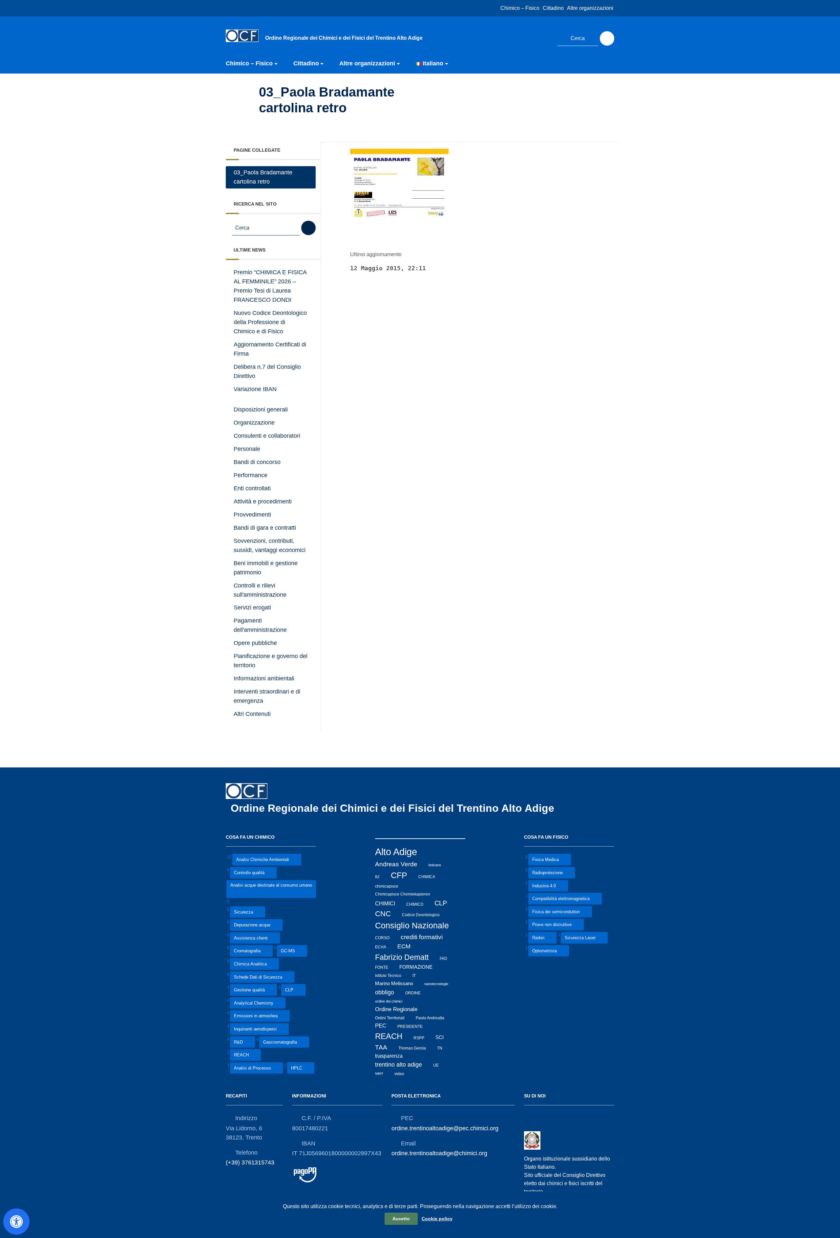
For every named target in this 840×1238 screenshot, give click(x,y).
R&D (238, 1042)
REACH (241, 1055)
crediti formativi (422, 937)
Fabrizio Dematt (402, 957)
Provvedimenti (252, 514)
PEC (380, 1026)
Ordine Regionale (396, 1009)
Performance (250, 475)
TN (439, 1048)
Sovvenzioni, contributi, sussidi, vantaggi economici (269, 545)
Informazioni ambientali (264, 678)
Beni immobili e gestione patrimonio (266, 568)
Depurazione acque (252, 925)
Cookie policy (437, 1218)
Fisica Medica (545, 859)
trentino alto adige (398, 1064)
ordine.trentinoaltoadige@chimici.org (439, 1153)
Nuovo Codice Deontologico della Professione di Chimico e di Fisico (270, 322)
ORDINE (413, 993)
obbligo (384, 992)
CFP (399, 875)
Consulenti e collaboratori (267, 435)
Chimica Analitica (250, 964)
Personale (247, 449)
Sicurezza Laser (580, 937)
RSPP (418, 1037)
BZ (377, 877)
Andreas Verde (396, 864)
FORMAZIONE (415, 967)
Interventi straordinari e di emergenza (267, 696)
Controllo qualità (249, 872)
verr (379, 1073)
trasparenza (389, 1056)
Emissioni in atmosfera (256, 1016)
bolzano (435, 865)
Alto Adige (396, 851)
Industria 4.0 (544, 885)
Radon (538, 937)
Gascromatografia (280, 1042)
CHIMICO (414, 904)
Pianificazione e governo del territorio (270, 661)
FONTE (381, 967)
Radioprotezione (547, 872)
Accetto (401, 1218)
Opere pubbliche (255, 643)
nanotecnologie (436, 984)
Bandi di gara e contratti (265, 527)
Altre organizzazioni (590, 8)
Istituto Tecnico (388, 975)
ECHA (380, 947)
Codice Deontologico (421, 915)
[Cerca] (607, 38)
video (399, 1073)
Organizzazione (254, 422)
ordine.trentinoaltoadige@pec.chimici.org (444, 1128)
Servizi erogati (252, 607)
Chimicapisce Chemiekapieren (402, 894)
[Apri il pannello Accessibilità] (16, 1221)
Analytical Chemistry (253, 1003)
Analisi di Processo (252, 1068)
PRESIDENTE (410, 1026)
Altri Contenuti (252, 714)
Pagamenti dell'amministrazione (260, 625)
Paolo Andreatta (430, 1018)
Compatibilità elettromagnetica (561, 898)
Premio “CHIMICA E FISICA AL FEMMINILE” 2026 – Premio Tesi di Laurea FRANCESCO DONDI (270, 286)
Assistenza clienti (251, 938)
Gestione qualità (249, 990)
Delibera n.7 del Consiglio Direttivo (267, 371)
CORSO (382, 938)
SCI (439, 1037)
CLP (289, 990)
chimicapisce (386, 886)
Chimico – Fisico (519, 8)
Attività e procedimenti (263, 501)
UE (436, 1065)
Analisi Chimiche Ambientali (262, 859)
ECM (403, 946)
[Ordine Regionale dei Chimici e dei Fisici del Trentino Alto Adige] (242, 35)
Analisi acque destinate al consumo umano (271, 885)
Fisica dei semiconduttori (556, 911)
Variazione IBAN (255, 389)
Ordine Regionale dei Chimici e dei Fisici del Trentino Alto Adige (394, 808)
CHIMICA (426, 877)
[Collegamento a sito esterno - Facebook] (532, 37)
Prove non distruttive (552, 924)
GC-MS (288, 951)
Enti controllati (252, 488)
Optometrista (544, 950)
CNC (383, 914)
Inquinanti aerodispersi (255, 1029)
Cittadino (553, 8)
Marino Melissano (394, 983)
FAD (443, 958)
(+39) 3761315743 (250, 1162)
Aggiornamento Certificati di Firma (270, 349)
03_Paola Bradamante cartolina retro (263, 177)
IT (414, 976)
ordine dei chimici (388, 1001)
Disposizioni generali (261, 409)
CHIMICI (385, 903)
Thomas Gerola (412, 1048)
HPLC (296, 1068)
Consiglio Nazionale (412, 925)
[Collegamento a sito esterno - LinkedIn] (544, 37)
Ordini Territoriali (390, 1018)
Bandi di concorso (257, 462)
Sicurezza (243, 912)
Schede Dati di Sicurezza (258, 977)
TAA (381, 1047)
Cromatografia (247, 951)
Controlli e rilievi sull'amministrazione (260, 590)
